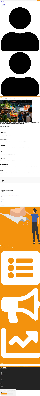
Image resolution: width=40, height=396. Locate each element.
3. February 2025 (4, 97)
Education (3, 180)
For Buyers (3, 4)
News (1, 97)
